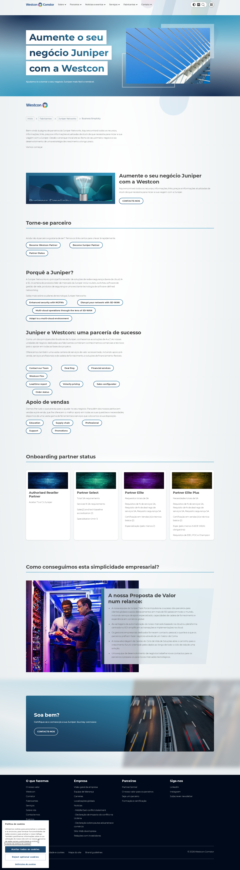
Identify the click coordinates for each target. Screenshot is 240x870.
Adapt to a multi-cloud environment (49, 318)
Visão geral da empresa (86, 787)
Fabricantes (46, 118)
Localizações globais (84, 801)
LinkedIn (174, 787)
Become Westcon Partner (43, 245)
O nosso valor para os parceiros (137, 791)
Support (33, 430)
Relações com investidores (87, 835)
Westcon (30, 791)
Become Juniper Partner (86, 245)
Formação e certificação (134, 801)
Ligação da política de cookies (17, 844)
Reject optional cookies (25, 857)
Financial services (100, 368)
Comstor (30, 796)
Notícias (78, 805)
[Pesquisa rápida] (203, 4)
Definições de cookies (25, 864)
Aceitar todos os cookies (25, 849)
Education (34, 422)
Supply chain (63, 422)
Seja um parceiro (130, 796)
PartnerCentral (129, 787)
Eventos (30, 819)
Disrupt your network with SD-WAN (100, 302)
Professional (92, 422)
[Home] (40, 4)
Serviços (30, 805)
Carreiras (78, 796)
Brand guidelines (93, 852)
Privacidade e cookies (53, 852)
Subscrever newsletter (181, 796)
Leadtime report (38, 384)
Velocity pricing (71, 384)
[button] (194, 4)
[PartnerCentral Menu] (211, 4)
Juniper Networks (67, 118)
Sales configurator (106, 384)
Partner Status (37, 253)
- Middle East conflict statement (90, 810)
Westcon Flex (36, 376)
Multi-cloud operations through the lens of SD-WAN (64, 310)
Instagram (175, 791)
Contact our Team (39, 368)
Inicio (30, 118)
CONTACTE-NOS (131, 201)
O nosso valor (33, 787)
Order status (42, 392)
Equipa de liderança (84, 791)
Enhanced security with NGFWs (46, 302)
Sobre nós (31, 810)
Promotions (61, 430)
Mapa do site (74, 852)
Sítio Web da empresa (85, 831)
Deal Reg (69, 368)
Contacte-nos (33, 814)
